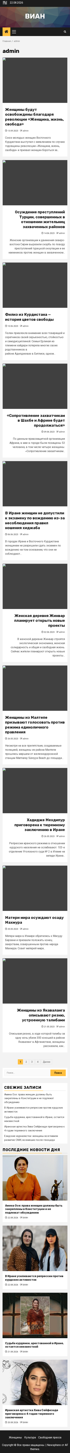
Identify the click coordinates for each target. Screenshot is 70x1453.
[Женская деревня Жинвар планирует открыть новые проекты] (35, 586)
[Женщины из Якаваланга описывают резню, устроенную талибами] (35, 981)
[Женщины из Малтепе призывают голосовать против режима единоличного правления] (35, 688)
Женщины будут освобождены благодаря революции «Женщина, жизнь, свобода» (34, 117)
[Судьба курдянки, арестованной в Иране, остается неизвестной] (35, 1315)
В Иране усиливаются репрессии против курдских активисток (34, 1278)
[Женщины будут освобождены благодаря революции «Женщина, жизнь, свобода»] (35, 80)
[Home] (6, 32)
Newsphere (54, 1445)
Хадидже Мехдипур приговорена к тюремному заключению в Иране (39, 825)
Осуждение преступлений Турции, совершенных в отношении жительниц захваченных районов (40, 219)
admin (26, 131)
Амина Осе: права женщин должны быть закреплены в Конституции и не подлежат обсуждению (29, 1098)
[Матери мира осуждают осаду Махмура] (35, 888)
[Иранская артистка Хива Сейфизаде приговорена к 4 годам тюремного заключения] (35, 1382)
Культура (30, 1437)
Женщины (15, 1437)
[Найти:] (27, 1073)
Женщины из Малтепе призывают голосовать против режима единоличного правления (35, 725)
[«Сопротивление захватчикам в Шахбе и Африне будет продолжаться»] (35, 386)
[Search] (65, 31)
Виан (35, 16)
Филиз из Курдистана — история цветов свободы (29, 317)
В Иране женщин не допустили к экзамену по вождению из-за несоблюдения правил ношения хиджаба (35, 520)
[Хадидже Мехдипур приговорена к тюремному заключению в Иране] (35, 790)
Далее (46, 1061)
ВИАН (25, 1217)
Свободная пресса (49, 1437)
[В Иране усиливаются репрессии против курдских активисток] (35, 1248)
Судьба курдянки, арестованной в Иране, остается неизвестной (34, 1345)
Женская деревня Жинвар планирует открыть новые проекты (39, 620)
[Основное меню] (15, 31)
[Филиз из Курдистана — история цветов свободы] (35, 285)
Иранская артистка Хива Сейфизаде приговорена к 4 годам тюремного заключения (31, 1414)
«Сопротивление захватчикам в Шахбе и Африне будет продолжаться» (36, 420)
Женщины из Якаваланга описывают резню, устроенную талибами (41, 1015)
